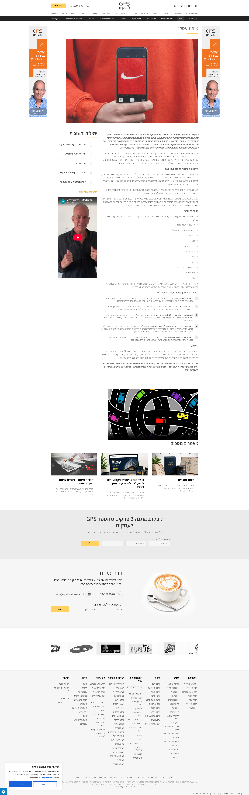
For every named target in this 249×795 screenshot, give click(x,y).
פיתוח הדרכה (119, 720)
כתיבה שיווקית (173, 684)
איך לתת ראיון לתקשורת (100, 734)
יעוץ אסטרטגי (192, 688)
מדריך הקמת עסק (135, 727)
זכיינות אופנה (64, 684)
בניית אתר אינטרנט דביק (172, 728)
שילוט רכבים (155, 720)
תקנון (78, 777)
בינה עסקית (119, 744)
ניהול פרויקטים (118, 764)
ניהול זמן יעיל (119, 695)
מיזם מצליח (137, 758)
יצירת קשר (54, 14)
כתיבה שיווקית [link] (205, 793)
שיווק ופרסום (174, 753)
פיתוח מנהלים (118, 712)
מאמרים (130, 777)
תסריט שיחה (174, 712)
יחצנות (103, 710)
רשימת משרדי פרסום (152, 724)
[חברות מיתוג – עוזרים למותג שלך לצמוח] (74, 474)
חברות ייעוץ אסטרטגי (189, 692)
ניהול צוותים (119, 728)
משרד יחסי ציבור (99, 692)
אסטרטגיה (178, 14)
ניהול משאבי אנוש (117, 756)
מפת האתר (112, 777)
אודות (162, 777)
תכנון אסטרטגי (191, 704)
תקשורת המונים (154, 704)
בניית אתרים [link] (225, 793)
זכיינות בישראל (63, 694)
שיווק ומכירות (174, 722)
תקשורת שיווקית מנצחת (173, 717)
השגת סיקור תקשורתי (97, 729)
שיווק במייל (175, 692)
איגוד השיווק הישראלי (171, 733)
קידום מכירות (151, 19)
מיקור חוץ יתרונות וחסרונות (136, 748)
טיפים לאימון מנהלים (116, 732)
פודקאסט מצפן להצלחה (74, 19)
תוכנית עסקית (136, 19)
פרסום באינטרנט (154, 688)
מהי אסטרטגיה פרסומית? (75, 153)
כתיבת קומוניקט (99, 714)
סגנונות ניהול (119, 724)
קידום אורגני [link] (215, 793)
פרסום (156, 14)
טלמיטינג (175, 745)
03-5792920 (77, 6)
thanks (170, 777)
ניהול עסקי (120, 760)
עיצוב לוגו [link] (245, 793)
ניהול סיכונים (137, 731)
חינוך (92, 19)
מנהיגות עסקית (118, 736)
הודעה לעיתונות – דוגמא (98, 724)
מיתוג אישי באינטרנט (79, 708)
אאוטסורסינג (192, 708)
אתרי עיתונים (100, 718)
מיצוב (85, 715)
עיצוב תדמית (82, 692)
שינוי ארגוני (120, 708)
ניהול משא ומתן (118, 715)
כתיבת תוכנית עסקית (134, 719)
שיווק (166, 14)
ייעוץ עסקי (138, 708)
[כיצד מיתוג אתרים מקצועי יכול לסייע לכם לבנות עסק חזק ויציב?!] (124, 474)
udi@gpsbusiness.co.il (70, 594)
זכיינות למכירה (63, 702)
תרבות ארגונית (118, 752)
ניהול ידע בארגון (118, 748)
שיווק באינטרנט (173, 688)
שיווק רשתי (175, 695)
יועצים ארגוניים (118, 704)
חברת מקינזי (192, 695)
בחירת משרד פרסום (153, 700)
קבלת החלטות (118, 692)
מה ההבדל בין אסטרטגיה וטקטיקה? (71, 172)
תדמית (84, 688)
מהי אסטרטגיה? (79, 163)
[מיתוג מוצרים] (175, 474)
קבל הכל (20, 784)
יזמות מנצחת (137, 723)
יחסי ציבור (106, 14)
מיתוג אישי (83, 704)
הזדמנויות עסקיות (135, 693)
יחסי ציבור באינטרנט (97, 684)
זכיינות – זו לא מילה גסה (61, 689)
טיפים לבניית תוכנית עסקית (134, 688)
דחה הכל (45, 784)
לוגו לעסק (188, 156)
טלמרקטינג (174, 704)
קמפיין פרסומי (155, 695)
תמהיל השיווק (174, 749)
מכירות (84, 14)
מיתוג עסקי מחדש (80, 720)
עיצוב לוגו (83, 724)
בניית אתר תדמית (80, 695)
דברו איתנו (58, 5)
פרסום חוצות (155, 708)
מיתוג (95, 14)
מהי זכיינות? (64, 698)
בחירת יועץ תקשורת (98, 702)
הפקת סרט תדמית (80, 700)
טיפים (73, 14)
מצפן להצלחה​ (100, 777)
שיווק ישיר (175, 708)
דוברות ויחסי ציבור (98, 688)
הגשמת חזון (119, 688)
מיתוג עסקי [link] (194, 793)
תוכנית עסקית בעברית (137, 714)
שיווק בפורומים (173, 700)
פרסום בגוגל (155, 692)
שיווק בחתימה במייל (171, 741)
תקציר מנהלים (136, 697)
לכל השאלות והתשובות (88, 192)
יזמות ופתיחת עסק (141, 14)
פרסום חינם (156, 684)
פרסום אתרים (155, 712)
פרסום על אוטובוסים (152, 715)
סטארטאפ (138, 754)
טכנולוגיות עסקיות (108, 19)
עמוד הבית (87, 777)
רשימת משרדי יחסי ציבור (98, 697)
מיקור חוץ (194, 19)
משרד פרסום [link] (236, 793)
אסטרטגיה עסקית (167, 19)
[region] (33, 776)
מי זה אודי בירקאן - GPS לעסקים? (72, 144)
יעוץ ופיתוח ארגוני (122, 14)
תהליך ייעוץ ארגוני (117, 740)
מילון (122, 777)
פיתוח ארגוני (119, 700)
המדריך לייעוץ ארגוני (116, 684)
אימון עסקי (138, 735)
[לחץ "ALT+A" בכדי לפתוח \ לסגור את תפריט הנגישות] (3, 791)
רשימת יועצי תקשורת (97, 706)
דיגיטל (124, 19)
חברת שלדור (192, 700)
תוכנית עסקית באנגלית (137, 703)
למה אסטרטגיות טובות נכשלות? (73, 182)
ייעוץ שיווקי (175, 757)
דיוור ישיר (175, 737)
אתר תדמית (82, 712)
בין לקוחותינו (56, 19)
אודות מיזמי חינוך (135, 743)
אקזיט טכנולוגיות (118, 786)
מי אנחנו (64, 14)
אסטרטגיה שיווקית (192, 14)
